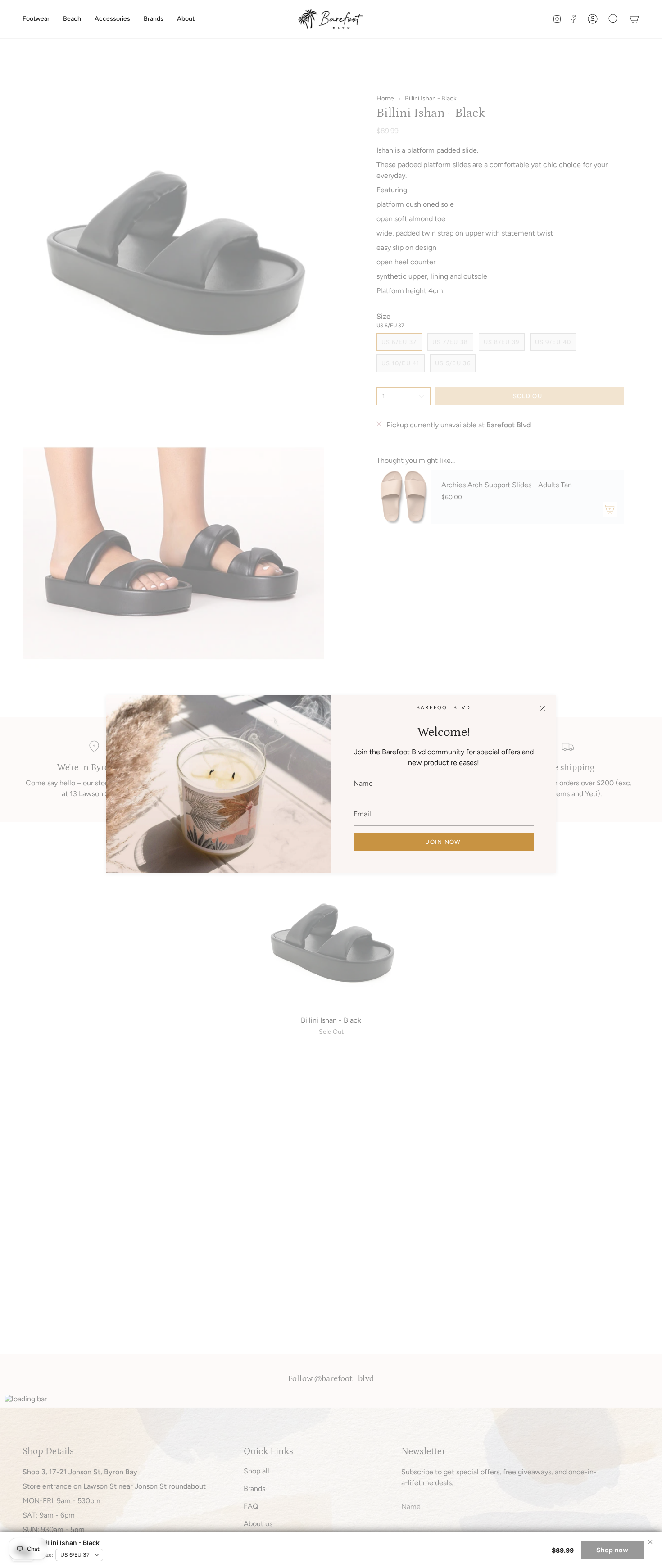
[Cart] (634, 19)
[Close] (542, 708)
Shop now (612, 1550)
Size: (47, 1555)
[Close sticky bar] (650, 1542)
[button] (36, 19)
